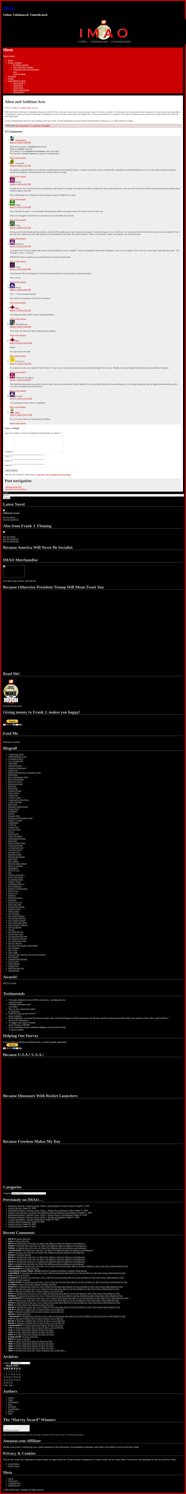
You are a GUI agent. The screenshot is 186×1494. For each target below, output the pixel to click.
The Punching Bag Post (17, 936)
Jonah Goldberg (15, 1016)
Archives (6, 1363)
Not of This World (15, 877)
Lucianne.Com (14, 852)
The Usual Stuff (21, 126)
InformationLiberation (17, 839)
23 (9, 1380)
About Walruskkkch (21, 90)
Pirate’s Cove (13, 891)
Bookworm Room (15, 784)
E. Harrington (14, 1011)
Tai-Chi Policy (14, 914)
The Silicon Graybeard (17, 939)
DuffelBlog (12, 811)
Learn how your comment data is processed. (53, 475)
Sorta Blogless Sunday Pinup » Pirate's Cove (27, 1271)
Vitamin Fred (13, 966)
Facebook (12, 76)
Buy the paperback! (11, 520)
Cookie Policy (13, 1464)
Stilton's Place (13, 911)
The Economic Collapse (17, 925)
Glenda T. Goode (15, 820)
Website (8, 465)
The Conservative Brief (17, 923)
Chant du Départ (14, 791)
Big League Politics (16, 779)
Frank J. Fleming (15, 63)
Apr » (11, 1385)
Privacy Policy (14, 1466)
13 (20, 1374)
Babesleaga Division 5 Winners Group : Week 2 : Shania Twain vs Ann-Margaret (40, 1215)
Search (5, 493)
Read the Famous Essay (12, 706)
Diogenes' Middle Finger (18, 807)
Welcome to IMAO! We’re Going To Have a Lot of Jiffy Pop (39, 1291)
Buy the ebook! (9, 517)
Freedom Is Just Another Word (20, 818)
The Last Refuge (15, 927)
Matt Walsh (12, 859)
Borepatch (12, 786)
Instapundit (12, 841)
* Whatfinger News (16, 754)
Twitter (11, 79)
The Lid (11, 930)
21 (4, 1380)
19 (17, 1377)
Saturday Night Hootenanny (19, 1222)
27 (20, 1380)
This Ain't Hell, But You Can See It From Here (27, 955)
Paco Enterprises (14, 886)
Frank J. (15, 108)
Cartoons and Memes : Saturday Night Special (26, 1219)
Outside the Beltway (16, 884)
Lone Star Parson (15, 850)
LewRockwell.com (15, 848)
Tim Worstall (13, 957)
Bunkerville (12, 788)
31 (12, 1382)
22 (7, 1380)
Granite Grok (13, 827)
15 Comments (35, 126)
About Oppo (18, 88)
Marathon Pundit (15, 854)
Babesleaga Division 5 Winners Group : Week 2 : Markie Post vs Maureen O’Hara (41, 1210)
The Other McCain (15, 932)
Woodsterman (13, 971)
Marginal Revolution (16, 857)
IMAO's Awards (9, 983)
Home (10, 60)
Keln (10, 1404)
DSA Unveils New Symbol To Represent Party (34, 1341)
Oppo (10, 1400)
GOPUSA (12, 825)
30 (9, 1382)
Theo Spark (12, 952)
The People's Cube (15, 934)
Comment (9, 452)
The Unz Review (15, 943)
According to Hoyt (15, 759)
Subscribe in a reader (11, 742)
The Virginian (13, 948)
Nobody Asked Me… (16, 875)
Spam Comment (17, 1029)
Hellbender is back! (11, 513)
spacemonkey (20, 140)
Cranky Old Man (15, 802)
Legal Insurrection (15, 845)
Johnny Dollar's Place (16, 843)
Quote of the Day (15, 1208)
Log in (10, 1479)
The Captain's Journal (16, 920)
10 (12, 1374)
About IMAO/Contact (17, 81)
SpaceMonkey (14, 1409)
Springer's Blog (14, 909)
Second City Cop (15, 902)
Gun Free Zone (14, 829)
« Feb (5, 1385)
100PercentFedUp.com (17, 757)
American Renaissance (17, 768)
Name (8, 456)
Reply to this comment (18, 158)
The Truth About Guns (17, 941)
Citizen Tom (13, 795)
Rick (17, 308)
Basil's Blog (13, 775)
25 (15, 1380)
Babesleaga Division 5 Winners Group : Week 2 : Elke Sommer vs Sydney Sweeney (42, 1206)
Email (8, 461)
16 (9, 1377)
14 (4, 1377)
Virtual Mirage (14, 964)
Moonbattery (13, 868)
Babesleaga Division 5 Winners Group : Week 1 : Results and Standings (37, 1217)
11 (14, 1374)
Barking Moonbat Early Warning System (24, 773)
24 (12, 1380)
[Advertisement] (13, 630)
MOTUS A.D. (14, 870)
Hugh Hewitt (13, 834)
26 (17, 1380)
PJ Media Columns (20, 65)
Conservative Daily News (18, 800)
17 (12, 1377)
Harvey (11, 1411)
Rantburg (12, 895)
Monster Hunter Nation (17, 864)
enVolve (11, 813)
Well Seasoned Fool (16, 968)
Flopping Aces (14, 816)
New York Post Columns (23, 67)
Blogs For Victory (15, 782)
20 (20, 1377)
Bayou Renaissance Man (18, 777)
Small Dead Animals (16, 907)
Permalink (46, 126)
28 (4, 1382)
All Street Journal (15, 1226)
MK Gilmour (13, 861)
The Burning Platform (17, 918)
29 (7, 1382)
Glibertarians (13, 823)
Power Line (12, 893)
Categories (7, 1193)
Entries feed (13, 1481)
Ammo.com (13, 770)
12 (17, 1374)
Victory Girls (13, 961)
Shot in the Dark (14, 905)
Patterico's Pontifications (18, 889)
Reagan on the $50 (13, 487)
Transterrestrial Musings (17, 959)
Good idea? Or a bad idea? (16, 489)
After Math (12, 763)
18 (15, 1377)
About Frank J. (19, 83)
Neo (10, 873)
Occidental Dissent (15, 879)
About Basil (18, 85)
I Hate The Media (15, 836)
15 (7, 1377)
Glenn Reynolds (15, 1002)
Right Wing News (15, 898)
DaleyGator (12, 804)
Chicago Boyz (14, 793)
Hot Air (11, 832)
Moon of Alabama (15, 866)
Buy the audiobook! (11, 541)
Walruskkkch (13, 1402)
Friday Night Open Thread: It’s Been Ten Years (37, 1284)
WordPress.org (14, 1485)
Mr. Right (12, 1407)
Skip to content (9, 56)
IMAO (8, 8)
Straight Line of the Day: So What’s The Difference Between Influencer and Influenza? (43, 1213)
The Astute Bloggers (16, 916)
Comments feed (14, 1483)
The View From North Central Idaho (22, 945)
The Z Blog (12, 950)
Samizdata (12, 900)
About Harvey (19, 92)
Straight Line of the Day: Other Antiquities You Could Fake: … (41, 1350)
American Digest (15, 766)
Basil (17, 412)
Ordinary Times (14, 882)
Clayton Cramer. (14, 798)
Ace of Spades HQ (15, 761)
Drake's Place (13, 809)
